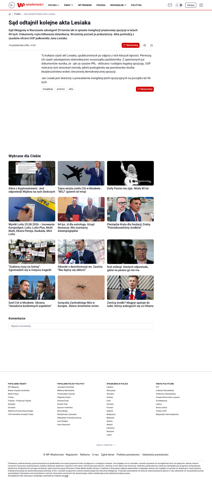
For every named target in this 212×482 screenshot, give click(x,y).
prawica (61, 89)
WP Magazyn (13, 387)
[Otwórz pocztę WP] (169, 5)
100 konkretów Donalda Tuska (20, 414)
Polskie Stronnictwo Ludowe (168, 397)
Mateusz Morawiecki (65, 390)
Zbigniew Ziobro (64, 397)
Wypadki (11, 404)
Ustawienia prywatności (154, 454)
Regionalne (117, 5)
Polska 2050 (161, 411)
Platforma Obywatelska (166, 394)
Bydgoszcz (111, 414)
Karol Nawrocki (63, 425)
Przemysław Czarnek (66, 394)
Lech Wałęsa (62, 421)
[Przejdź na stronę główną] (12, 7)
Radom (110, 425)
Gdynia (110, 421)
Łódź (109, 401)
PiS (157, 387)
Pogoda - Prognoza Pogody (19, 401)
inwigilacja (48, 89)
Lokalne (110, 387)
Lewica (159, 404)
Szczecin (110, 404)
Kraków (110, 397)
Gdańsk (110, 411)
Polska (52, 5)
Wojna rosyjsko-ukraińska (18, 390)
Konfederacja (161, 401)
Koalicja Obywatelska (165, 390)
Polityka (136, 5)
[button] (179, 5)
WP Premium (85, 5)
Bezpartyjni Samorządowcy (167, 414)
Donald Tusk (62, 404)
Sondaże (11, 407)
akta (71, 89)
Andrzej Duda (63, 401)
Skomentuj (132, 45)
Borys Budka (62, 411)
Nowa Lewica (161, 407)
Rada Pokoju (13, 394)
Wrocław (110, 394)
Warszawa (111, 390)
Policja (11, 397)
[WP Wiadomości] (32, 5)
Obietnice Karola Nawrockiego (20, 411)
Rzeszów (110, 431)
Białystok (110, 418)
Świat (67, 5)
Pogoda (101, 5)
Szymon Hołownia (65, 407)
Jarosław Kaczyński (65, 387)
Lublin (109, 435)
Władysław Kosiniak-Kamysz (69, 418)
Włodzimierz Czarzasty (67, 414)
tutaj (66, 476)
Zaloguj (190, 5)
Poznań (110, 407)
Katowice (110, 428)
